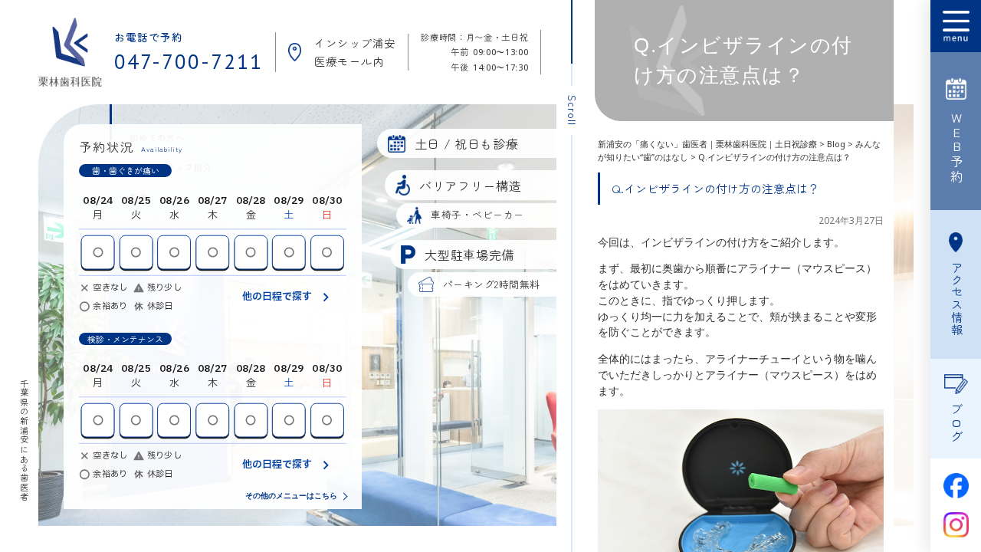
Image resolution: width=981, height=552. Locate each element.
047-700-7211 (188, 61)
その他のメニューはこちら (291, 496)
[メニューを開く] (955, 26)
